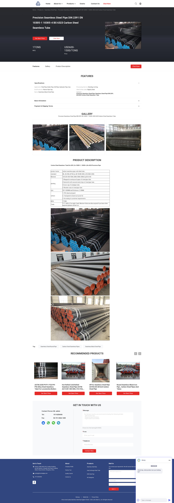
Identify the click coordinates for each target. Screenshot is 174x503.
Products (40, 10)
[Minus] (169, 460)
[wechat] (53, 422)
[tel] (63, 422)
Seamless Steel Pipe (51, 10)
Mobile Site (85, 497)
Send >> (114, 489)
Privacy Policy (95, 497)
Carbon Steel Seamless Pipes (71, 346)
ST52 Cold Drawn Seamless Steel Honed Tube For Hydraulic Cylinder (72, 387)
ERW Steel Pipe (90, 474)
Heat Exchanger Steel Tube (93, 470)
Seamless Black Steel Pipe (93, 346)
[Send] (169, 500)
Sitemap (78, 497)
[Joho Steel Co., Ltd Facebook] (34, 482)
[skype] (58, 422)
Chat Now (56, 38)
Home (34, 10)
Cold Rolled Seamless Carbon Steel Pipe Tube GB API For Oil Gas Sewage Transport (128, 387)
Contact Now (89, 451)
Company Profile (69, 466)
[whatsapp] (48, 422)
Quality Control (69, 473)
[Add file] (138, 500)
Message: (86, 410)
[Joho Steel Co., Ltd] (38, 3)
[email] (43, 422)
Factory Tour (68, 470)
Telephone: (86, 441)
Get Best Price (40, 38)
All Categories (90, 477)
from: (85, 431)
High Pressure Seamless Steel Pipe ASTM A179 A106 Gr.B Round (46, 387)
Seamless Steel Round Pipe (49, 346)
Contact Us (68, 477)
